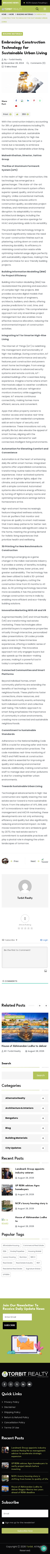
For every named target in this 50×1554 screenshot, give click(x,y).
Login (45, 940)
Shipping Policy (12, 1412)
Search (6, 1063)
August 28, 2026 (36, 1054)
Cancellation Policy (14, 1422)
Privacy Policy (11, 1402)
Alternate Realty (15, 1098)
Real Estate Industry (24, 1263)
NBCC (33, 1257)
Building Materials (25, 14)
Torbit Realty (25, 898)
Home (4, 14)
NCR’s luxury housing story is (31, 1203)
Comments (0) (37, 63)
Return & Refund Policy (16, 1417)
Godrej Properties (17, 1251)
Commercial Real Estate (33, 1245)
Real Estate (7, 1263)
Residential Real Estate (12, 1268)
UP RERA (6, 1274)
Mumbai (23, 1257)
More (11, 14)
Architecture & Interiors (19, 1108)
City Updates (13, 1147)
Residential (11, 1017)
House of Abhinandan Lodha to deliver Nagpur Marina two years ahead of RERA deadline (27, 1490)
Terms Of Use (11, 1427)
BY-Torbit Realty (12, 1054)
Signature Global (33, 1268)
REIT (38, 1263)
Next (33, 861)
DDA (4, 1251)
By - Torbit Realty (13, 59)
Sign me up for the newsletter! (20, 1522)
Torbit (29, 1546)
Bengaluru (11, 1118)
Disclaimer (10, 1407)
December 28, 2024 (14, 63)
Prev (16, 861)
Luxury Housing (9, 1257)
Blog (8, 1128)
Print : (6, 114)
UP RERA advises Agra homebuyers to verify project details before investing (29, 1466)
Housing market (34, 1251)
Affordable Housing (11, 1245)
